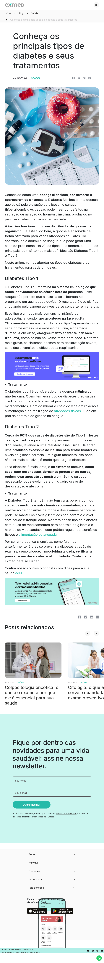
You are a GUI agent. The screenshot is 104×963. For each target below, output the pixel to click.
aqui (18, 573)
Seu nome (20, 781)
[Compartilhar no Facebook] (73, 77)
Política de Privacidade (66, 813)
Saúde (34, 13)
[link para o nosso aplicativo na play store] (62, 911)
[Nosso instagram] (102, 950)
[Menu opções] (96, 5)
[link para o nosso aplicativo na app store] (37, 911)
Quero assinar (31, 804)
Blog (21, 13)
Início (8, 13)
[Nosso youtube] (97, 950)
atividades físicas (67, 411)
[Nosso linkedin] (93, 950)
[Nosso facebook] (88, 950)
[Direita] (96, 633)
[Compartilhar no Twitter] (78, 77)
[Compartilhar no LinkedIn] (84, 77)
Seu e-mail (21, 793)
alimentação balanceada (38, 535)
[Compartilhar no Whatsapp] (89, 77)
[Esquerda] (87, 633)
